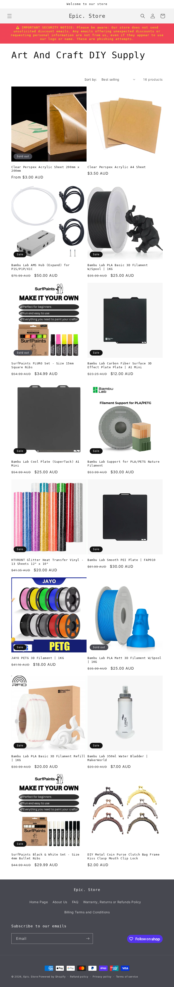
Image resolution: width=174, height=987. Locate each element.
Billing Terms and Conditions (87, 912)
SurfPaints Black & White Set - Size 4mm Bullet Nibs (45, 856)
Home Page (38, 902)
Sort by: (91, 79)
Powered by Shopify (52, 976)
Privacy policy (102, 976)
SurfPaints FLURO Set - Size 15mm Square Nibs (42, 365)
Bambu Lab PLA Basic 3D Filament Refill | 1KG (48, 758)
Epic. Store (30, 976)
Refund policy (79, 976)
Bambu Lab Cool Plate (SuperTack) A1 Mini (45, 463)
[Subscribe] (88, 938)
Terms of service (127, 976)
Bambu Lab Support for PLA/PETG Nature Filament (123, 463)
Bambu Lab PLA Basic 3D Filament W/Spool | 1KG (117, 267)
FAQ (75, 902)
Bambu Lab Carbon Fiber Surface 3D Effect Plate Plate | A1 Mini (119, 365)
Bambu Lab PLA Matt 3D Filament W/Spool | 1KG (124, 659)
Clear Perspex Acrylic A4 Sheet (116, 167)
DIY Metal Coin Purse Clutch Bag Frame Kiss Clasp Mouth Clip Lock (123, 856)
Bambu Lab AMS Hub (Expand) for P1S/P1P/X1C (40, 267)
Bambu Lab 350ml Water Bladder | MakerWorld (117, 758)
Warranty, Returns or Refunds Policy (112, 902)
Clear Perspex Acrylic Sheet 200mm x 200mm (45, 169)
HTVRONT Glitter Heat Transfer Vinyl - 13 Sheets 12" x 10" (47, 561)
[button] (9, 16)
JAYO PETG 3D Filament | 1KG (37, 658)
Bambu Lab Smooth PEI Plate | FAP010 (121, 560)
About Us (60, 902)
